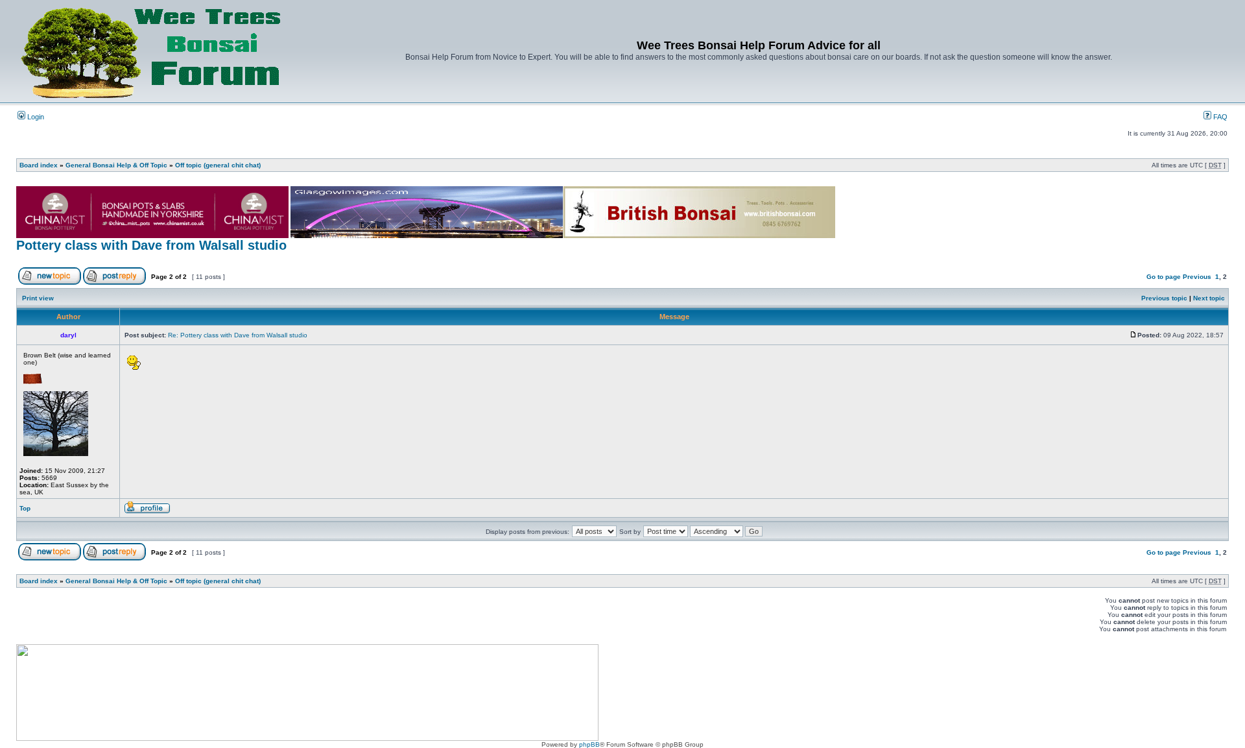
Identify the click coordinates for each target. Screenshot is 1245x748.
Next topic (1209, 298)
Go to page (1163, 276)
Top (24, 508)
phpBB (589, 744)
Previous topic (1164, 298)
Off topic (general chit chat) (218, 165)
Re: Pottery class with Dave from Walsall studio (237, 335)
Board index (38, 165)
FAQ (1219, 117)
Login (34, 117)
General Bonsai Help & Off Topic (116, 165)
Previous (1197, 276)
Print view (38, 298)
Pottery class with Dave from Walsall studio (151, 245)
